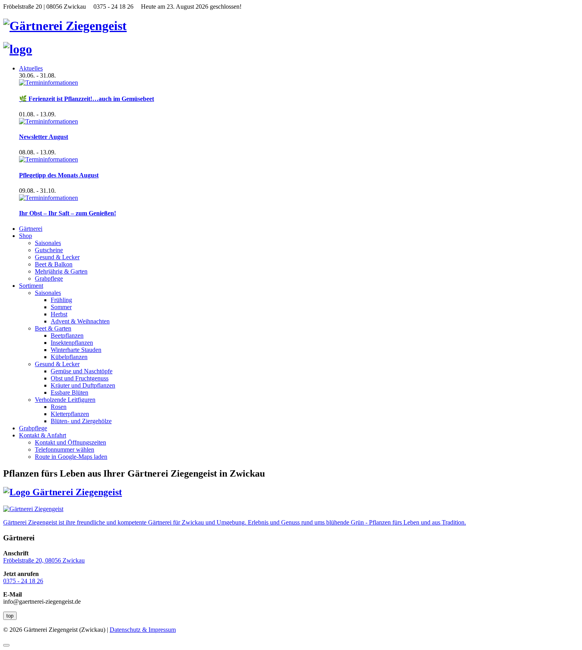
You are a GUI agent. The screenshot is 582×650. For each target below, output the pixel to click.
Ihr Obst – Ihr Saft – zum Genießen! (67, 213)
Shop (25, 235)
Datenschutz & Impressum (143, 629)
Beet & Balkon (53, 264)
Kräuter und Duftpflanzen (83, 385)
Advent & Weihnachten (80, 321)
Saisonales (48, 242)
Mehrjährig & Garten (61, 271)
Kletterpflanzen (70, 414)
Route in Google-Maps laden (71, 456)
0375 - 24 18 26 (23, 581)
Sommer (61, 307)
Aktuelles (31, 68)
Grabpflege (49, 278)
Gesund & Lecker (57, 257)
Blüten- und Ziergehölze (81, 421)
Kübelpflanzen (69, 357)
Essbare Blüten (69, 392)
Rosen (59, 406)
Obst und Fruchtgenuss (79, 378)
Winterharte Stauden (76, 349)
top (9, 616)
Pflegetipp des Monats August (59, 175)
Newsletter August (43, 136)
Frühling (61, 299)
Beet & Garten (53, 328)
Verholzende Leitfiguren (65, 399)
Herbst (59, 314)
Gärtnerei (30, 228)
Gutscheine (49, 250)
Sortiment (31, 285)
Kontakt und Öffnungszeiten (70, 442)
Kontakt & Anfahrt (42, 435)
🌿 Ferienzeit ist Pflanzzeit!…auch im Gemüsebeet (86, 98)
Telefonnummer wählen (64, 449)
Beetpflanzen (67, 335)
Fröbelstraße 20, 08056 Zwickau (44, 560)
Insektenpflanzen (72, 342)
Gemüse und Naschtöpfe (81, 371)
